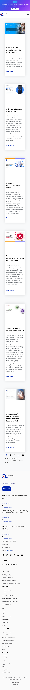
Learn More (15, 8)
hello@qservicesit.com (7, 507)
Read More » (10, 71)
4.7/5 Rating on (8, 483)
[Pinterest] (22, 555)
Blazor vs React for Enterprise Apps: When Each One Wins (14, 50)
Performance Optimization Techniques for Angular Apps (15, 258)
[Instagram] (7, 555)
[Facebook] (3, 555)
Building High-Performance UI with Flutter (13, 185)
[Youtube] (18, 555)
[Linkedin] (14, 555)
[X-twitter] (10, 555)
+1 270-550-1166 (5, 503)
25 (23, 455)
